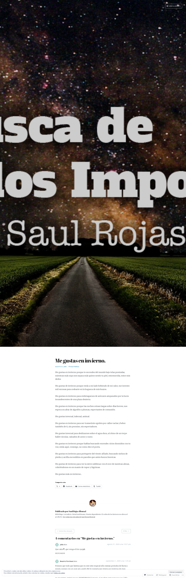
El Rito (125, 531)
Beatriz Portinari (67, 561)
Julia (61, 544)
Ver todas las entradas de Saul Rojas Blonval (79, 517)
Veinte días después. (66, 531)
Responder (60, 553)
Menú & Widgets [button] (175, 6)
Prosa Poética (74, 366)
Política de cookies (59, 573)
